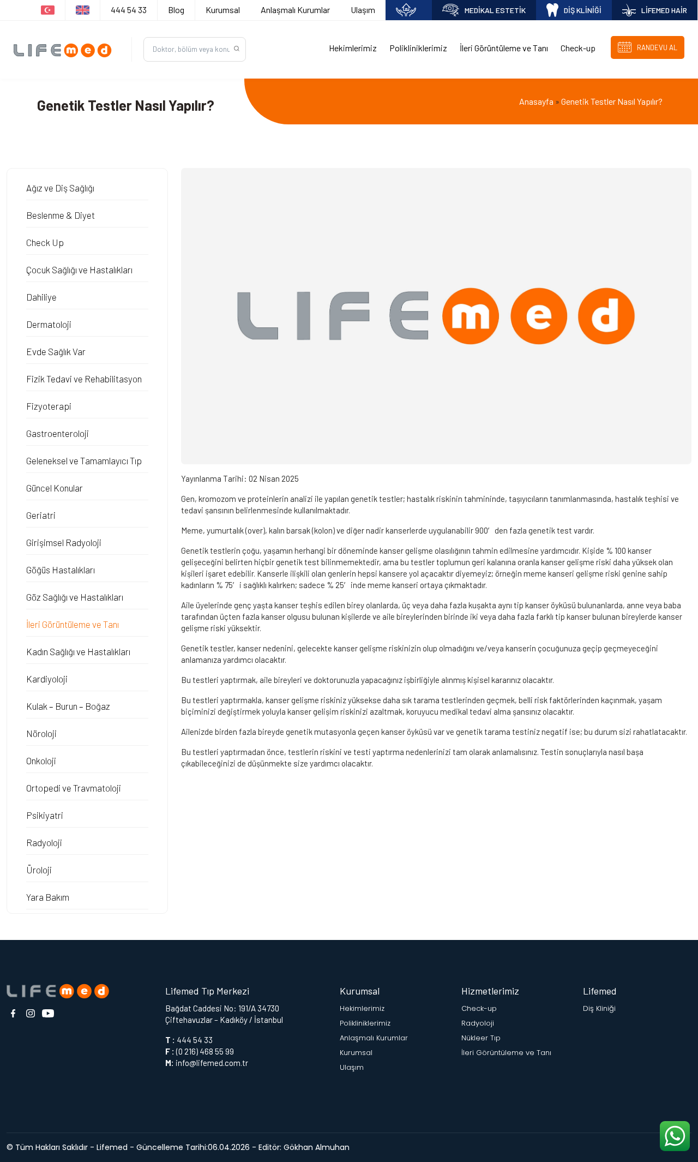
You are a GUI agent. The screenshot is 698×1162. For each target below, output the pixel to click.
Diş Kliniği (599, 1008)
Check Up (45, 242)
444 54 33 (129, 9)
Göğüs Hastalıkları (60, 569)
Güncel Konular (54, 487)
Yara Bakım (47, 896)
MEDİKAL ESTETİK (495, 10)
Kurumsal (223, 9)
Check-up (578, 48)
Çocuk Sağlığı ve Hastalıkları (79, 269)
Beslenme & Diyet (60, 214)
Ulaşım (363, 9)
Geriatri (41, 515)
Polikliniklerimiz (418, 48)
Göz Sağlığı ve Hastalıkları (74, 596)
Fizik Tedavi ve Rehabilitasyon (84, 378)
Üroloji (39, 869)
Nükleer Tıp (481, 1038)
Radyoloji (44, 842)
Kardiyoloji (47, 678)
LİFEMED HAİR (664, 10)
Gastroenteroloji (57, 433)
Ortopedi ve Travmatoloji (73, 787)
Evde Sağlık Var (56, 351)
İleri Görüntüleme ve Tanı (504, 48)
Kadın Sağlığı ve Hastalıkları (78, 651)
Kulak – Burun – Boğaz (68, 705)
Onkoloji (41, 760)
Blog (176, 9)
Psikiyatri (44, 815)
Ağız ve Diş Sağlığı (60, 187)
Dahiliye (41, 296)
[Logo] (65, 49)
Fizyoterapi (48, 405)
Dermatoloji (48, 324)
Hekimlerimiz (353, 48)
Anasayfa (536, 101)
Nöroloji (41, 733)
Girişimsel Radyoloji (63, 542)
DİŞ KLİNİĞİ (582, 10)
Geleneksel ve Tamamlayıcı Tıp (84, 460)
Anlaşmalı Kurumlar (295, 9)
